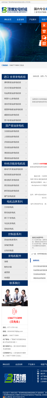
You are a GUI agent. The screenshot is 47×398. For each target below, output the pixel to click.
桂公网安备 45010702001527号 (15, 397)
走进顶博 (20, 19)
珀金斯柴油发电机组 (12, 93)
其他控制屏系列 (10, 239)
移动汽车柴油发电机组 (13, 169)
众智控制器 (9, 250)
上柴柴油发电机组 (11, 136)
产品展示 (32, 19)
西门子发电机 (9, 217)
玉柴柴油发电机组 (11, 131)
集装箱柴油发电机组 (12, 174)
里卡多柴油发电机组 (12, 120)
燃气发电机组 (9, 196)
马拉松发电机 (9, 223)
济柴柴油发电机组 (11, 141)
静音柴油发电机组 (11, 190)
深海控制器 (9, 245)
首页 (42, 76)
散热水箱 (8, 266)
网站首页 (7, 19)
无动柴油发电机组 (11, 147)
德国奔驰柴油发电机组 (13, 109)
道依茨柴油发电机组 (12, 103)
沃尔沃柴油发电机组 (12, 87)
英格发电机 (9, 228)
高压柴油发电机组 (11, 185)
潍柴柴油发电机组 (11, 152)
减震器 (7, 272)
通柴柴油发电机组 (11, 158)
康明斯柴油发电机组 (12, 82)
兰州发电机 (9, 207)
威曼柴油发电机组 (11, 114)
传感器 (7, 277)
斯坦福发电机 (9, 212)
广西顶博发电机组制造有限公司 (28, 393)
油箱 (6, 261)
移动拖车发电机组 (11, 179)
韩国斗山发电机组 (11, 98)
